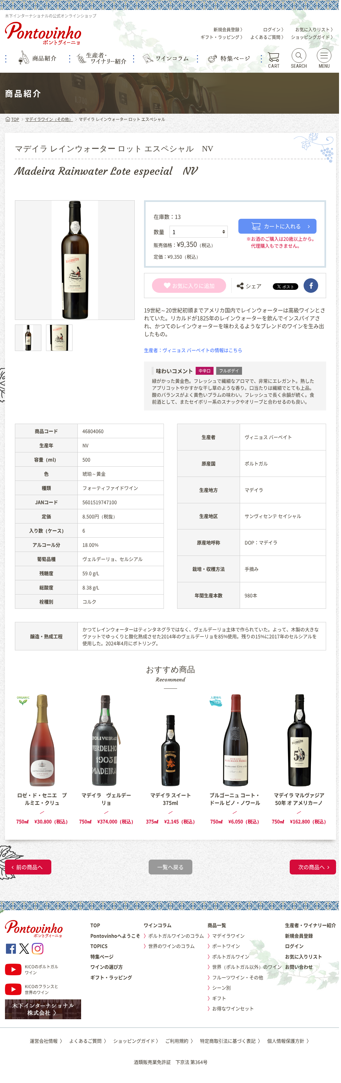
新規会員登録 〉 (229, 29)
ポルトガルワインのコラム (176, 935)
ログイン (294, 946)
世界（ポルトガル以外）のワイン (247, 966)
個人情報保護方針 (289, 1040)
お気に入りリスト (303, 956)
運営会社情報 (47, 1040)
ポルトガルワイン (230, 956)
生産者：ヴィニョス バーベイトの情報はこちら (193, 350)
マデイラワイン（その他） (49, 119)
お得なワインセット (233, 1008)
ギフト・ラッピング (111, 977)
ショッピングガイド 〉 (313, 37)
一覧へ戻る (170, 867)
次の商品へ (311, 867)
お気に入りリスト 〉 (315, 29)
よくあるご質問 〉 (268, 37)
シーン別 (221, 987)
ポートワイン (226, 946)
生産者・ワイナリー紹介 (310, 925)
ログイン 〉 (274, 29)
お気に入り (185, 286)
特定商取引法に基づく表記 (231, 1040)
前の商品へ (29, 867)
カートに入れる (282, 226)
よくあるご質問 (89, 1040)
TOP (15, 119)
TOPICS (99, 946)
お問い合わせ (299, 966)
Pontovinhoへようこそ (115, 935)
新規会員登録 (299, 935)
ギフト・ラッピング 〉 (223, 37)
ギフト (219, 998)
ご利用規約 (180, 1040)
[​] (311, 285)
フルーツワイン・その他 (237, 977)
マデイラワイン (228, 935)
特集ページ (102, 956)
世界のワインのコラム (171, 946)
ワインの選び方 (106, 966)
